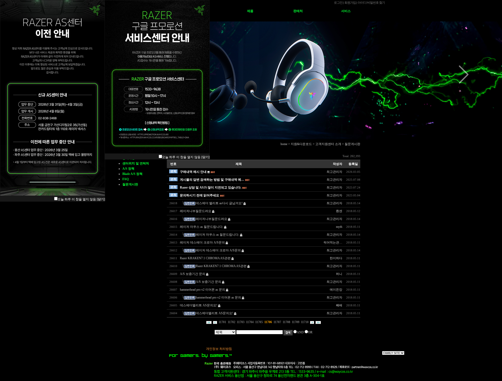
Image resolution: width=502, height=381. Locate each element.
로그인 (338, 2)
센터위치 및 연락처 (135, 163)
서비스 (346, 11)
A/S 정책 (128, 168)
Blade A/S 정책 (132, 174)
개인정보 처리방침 (219, 349)
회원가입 (350, 2)
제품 (250, 11)
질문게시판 (130, 184)
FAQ (125, 179)
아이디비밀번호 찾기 (371, 2)
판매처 (298, 11)
